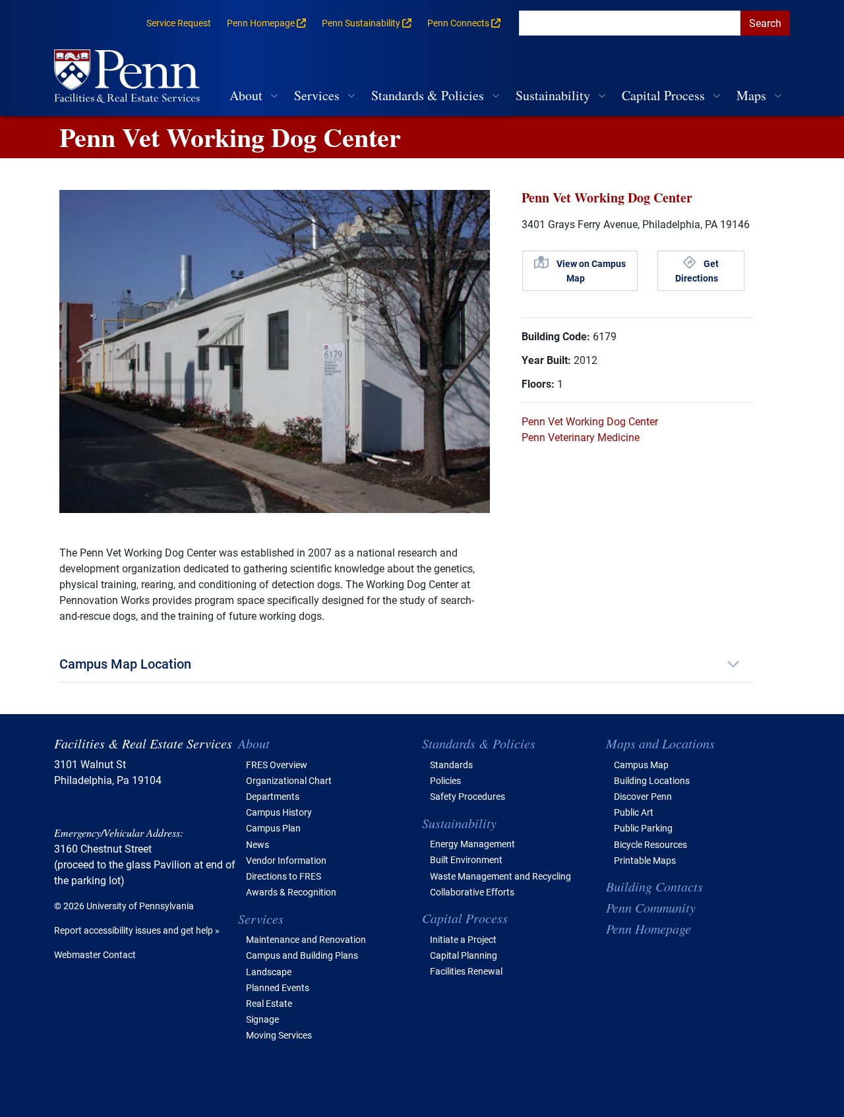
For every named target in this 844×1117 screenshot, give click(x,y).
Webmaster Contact (95, 954)
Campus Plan (273, 828)
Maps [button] (751, 95)
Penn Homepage (648, 928)
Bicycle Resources (650, 844)
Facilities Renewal (466, 971)
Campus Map (641, 764)
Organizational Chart (289, 780)
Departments (272, 796)
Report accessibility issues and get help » (137, 930)
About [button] (245, 95)
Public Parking (643, 828)
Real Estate (269, 1003)
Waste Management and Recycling (500, 876)
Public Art (633, 812)
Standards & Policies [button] (427, 95)
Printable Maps (645, 860)
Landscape (268, 971)
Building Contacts (654, 886)
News (257, 844)
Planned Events (277, 987)
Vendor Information (286, 860)
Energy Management (472, 843)
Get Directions (697, 270)
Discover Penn (643, 796)
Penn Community (651, 907)
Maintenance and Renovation (306, 939)
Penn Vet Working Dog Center (590, 421)
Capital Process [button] (663, 95)
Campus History (279, 812)
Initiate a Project (463, 939)
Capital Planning (463, 955)
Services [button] (317, 95)
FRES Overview (276, 764)
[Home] (132, 77)
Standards (451, 764)
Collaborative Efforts (472, 892)
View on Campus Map (591, 270)
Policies (445, 780)
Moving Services (279, 1035)
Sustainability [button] (553, 95)
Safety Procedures (467, 796)
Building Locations (652, 780)
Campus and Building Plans (302, 955)
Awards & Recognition (291, 892)
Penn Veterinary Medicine (581, 437)
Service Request (178, 22)
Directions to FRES (283, 876)
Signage (262, 1019)
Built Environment (466, 859)
